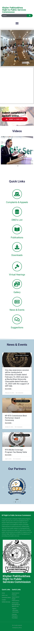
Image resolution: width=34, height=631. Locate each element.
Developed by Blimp (17, 627)
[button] (17, 23)
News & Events (17, 310)
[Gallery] (17, 284)
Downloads (17, 255)
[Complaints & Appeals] (17, 194)
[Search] (30, 15)
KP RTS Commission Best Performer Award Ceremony (16, 418)
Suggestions (17, 327)
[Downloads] (17, 247)
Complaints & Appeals (17, 202)
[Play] (17, 150)
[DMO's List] (17, 212)
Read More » (8, 389)
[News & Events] (17, 302)
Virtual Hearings (17, 274)
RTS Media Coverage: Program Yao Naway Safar (16, 451)
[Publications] (17, 229)
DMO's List (17, 220)
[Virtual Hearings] (17, 266)
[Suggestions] (17, 319)
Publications (17, 237)
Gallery (17, 292)
